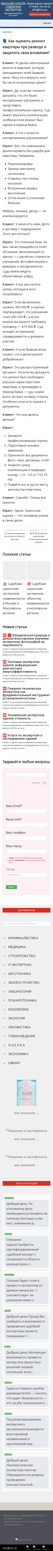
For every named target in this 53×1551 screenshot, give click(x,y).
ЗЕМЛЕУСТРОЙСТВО (23, 982)
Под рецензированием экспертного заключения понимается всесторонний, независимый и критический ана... (25, 1432)
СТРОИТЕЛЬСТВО (21, 956)
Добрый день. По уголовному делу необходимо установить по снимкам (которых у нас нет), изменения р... (26, 1213)
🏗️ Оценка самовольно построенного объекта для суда (14, 536)
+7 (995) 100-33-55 (40, 6)
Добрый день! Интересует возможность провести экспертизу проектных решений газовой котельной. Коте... (26, 1362)
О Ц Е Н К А (7, 32)
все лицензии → (26, 1113)
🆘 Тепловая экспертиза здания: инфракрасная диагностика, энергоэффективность (21, 666)
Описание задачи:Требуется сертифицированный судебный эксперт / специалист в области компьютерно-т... (23, 1252)
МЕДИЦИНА (17, 947)
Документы (26, 910)
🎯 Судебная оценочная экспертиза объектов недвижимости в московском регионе (38, 598)
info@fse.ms (39, 9)
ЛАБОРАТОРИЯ (19, 991)
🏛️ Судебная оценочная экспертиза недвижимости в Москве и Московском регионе (14, 598)
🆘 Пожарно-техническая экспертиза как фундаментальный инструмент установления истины (26, 693)
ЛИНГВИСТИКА (19, 1027)
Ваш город (13, 846)
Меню (47, 23)
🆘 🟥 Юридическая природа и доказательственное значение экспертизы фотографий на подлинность (26, 640)
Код (44, 783)
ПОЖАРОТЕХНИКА (22, 1000)
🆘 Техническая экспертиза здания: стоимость (23, 716)
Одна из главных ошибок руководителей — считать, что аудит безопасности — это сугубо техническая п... (26, 1396)
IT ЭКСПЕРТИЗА (19, 964)
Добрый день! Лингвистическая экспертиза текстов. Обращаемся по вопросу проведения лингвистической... (24, 1472)
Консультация (26, 1183)
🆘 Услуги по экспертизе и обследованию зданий (22, 736)
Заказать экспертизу (40, 14)
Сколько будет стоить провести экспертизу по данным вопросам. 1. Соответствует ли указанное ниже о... (24, 1290)
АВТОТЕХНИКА (19, 973)
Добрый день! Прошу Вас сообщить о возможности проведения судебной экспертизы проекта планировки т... (25, 1326)
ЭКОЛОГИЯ (16, 1018)
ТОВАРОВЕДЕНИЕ (21, 1036)
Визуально (36, 783)
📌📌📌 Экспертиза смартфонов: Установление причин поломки (38, 537)
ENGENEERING (18, 1009)
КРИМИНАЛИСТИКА (23, 938)
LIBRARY (14, 1063)
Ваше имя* (14, 819)
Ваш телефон (16, 832)
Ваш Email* (14, 806)
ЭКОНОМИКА (18, 1054)
